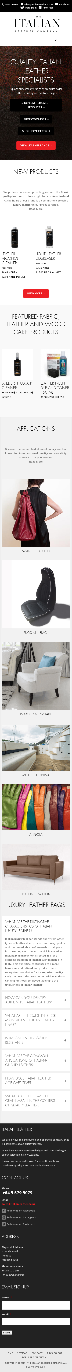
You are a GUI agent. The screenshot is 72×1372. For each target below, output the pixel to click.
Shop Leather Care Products (34, 105)
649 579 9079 (11, 4)
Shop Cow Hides (35, 119)
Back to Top (54, 1353)
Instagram (30, 7)
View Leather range (34, 145)
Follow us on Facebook (21, 1210)
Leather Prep (46, 254)
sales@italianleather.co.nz (18, 1204)
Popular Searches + (34, 1357)
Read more (7, 263)
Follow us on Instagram (21, 1217)
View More (34, 293)
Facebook (64, 4)
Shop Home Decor (34, 131)
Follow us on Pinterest (21, 1224)
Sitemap (22, 1353)
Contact (37, 1353)
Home (9, 1353)
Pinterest (47, 7)
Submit (6, 1332)
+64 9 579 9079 (17, 1192)
